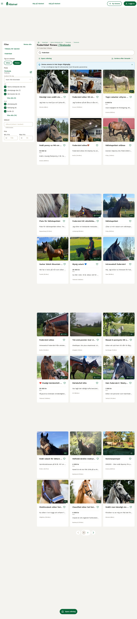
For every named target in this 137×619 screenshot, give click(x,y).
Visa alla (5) (11, 98)
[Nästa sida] (93, 533)
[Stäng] (132, 64)
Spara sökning (46, 58)
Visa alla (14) (12, 115)
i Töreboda (64, 45)
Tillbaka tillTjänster (12, 49)
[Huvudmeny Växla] (2, 4)
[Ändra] (31, 72)
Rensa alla (27, 44)
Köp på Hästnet (38, 4)
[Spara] (64, 97)
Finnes (17, 63)
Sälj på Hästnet (54, 4)
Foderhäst (8, 54)
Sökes (8, 63)
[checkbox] (5, 87)
